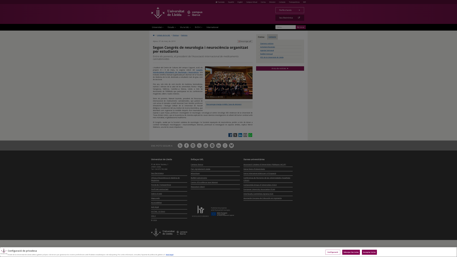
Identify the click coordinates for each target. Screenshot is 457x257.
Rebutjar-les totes (351, 252)
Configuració (332, 252)
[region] (228, 252)
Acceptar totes (369, 252)
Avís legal (169, 254)
